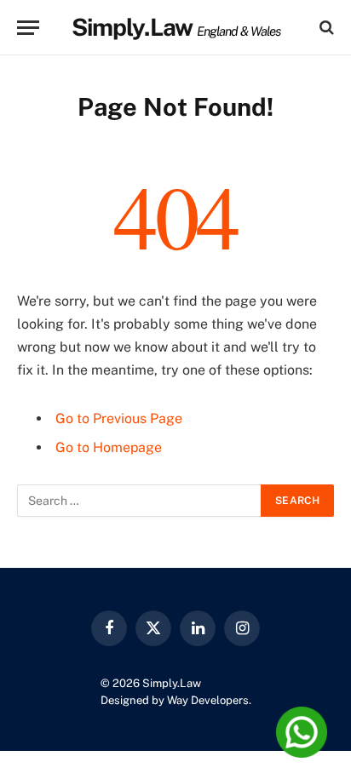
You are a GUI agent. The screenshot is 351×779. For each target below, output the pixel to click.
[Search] (325, 28)
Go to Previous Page (118, 418)
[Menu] (28, 28)
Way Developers (208, 700)
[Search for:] (139, 500)
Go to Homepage (108, 447)
